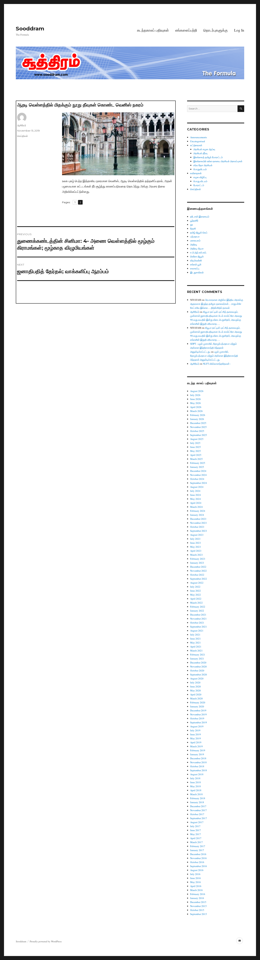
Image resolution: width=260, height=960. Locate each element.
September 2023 (198, 530)
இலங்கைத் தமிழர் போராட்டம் (208, 157)
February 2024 (197, 511)
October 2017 (197, 814)
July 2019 (195, 730)
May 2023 (195, 546)
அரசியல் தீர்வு (200, 153)
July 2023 (195, 538)
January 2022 (197, 610)
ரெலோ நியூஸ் (197, 256)
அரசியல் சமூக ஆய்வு (204, 149)
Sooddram (30, 28)
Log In (239, 30)
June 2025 (195, 447)
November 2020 (198, 666)
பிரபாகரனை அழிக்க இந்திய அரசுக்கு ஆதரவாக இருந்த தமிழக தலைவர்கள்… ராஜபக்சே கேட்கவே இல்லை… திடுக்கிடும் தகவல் (216, 303)
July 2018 (195, 778)
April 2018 (195, 790)
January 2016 (197, 898)
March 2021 (196, 650)
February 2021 (197, 654)
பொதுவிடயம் (200, 169)
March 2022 (196, 602)
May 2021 (195, 642)
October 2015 (197, 910)
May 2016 (195, 882)
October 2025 (197, 431)
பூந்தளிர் (194, 220)
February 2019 (197, 750)
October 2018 (197, 766)
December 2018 (198, 758)
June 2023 (195, 542)
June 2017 (195, 830)
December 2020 (198, 662)
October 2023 (197, 526)
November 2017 (198, 810)
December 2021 (198, 614)
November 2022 (198, 570)
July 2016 (195, 874)
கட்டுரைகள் (196, 145)
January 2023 (197, 562)
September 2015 (198, 914)
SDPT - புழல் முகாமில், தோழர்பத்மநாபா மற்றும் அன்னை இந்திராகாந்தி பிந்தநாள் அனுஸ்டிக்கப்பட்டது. (213, 347)
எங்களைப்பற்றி (186, 30)
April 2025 (195, 455)
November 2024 (198, 475)
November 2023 (198, 522)
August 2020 (196, 678)
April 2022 (195, 598)
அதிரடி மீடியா (197, 248)
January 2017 (197, 850)
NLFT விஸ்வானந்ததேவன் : (217, 363)
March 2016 (196, 890)
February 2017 (197, 846)
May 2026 (195, 403)
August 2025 (196, 439)
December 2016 (198, 854)
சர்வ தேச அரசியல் (202, 165)
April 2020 (195, 694)
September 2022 (198, 578)
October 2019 (197, 718)
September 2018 (198, 770)
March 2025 (196, 459)
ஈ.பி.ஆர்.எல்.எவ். (198, 252)
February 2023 (197, 558)
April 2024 (195, 503)
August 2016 (196, 870)
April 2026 (195, 407)
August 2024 (196, 487)
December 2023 (198, 518)
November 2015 (198, 906)
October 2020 (197, 670)
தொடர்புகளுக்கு (215, 30)
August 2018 (196, 774)
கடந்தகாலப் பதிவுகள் (153, 30)
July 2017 (195, 826)
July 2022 (195, 586)
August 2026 (196, 391)
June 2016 (195, 878)
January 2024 (197, 514)
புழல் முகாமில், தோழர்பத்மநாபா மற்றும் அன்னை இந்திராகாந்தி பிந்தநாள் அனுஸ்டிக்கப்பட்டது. (214, 355)
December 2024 (198, 471)
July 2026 (195, 395)
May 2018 (195, 786)
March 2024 (196, 507)
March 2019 (196, 746)
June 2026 (195, 399)
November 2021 (198, 618)
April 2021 (195, 646)
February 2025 (197, 463)
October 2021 (197, 622)
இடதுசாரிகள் (197, 272)
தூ (191, 224)
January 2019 (197, 754)
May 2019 (195, 738)
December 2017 (198, 806)
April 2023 (195, 550)
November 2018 (198, 762)
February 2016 (197, 894)
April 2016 (195, 886)
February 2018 (197, 798)
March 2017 (196, 842)
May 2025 (195, 451)
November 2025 (198, 427)
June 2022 (195, 590)
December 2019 (198, 710)
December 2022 (198, 566)
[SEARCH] (241, 108)
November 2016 (198, 858)
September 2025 (198, 435)
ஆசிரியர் (21, 125)
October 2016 (197, 862)
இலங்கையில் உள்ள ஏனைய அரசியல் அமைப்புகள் (217, 161)
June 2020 (195, 686)
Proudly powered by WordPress (46, 941)
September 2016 (198, 866)
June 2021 (195, 638)
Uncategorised (197, 141)
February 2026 (197, 415)
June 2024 (195, 495)
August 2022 (196, 582)
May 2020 (195, 690)
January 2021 (197, 658)
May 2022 (195, 594)
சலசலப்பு (194, 268)
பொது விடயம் (200, 181)
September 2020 (198, 674)
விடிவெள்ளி (196, 260)
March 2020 (196, 698)
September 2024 (198, 483)
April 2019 (195, 742)
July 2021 (195, 634)
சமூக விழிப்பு (200, 177)
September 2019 (198, 722)
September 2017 (198, 818)
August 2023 (196, 534)
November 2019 (198, 714)
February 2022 (197, 606)
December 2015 (198, 902)
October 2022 (197, 574)
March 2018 (196, 794)
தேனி (193, 228)
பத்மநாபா (195, 236)
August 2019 (196, 726)
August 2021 (196, 630)
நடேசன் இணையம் (199, 216)
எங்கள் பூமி (195, 264)
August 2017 (196, 822)
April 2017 (195, 838)
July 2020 (195, 682)
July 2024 (195, 491)
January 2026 (197, 419)
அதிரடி (193, 244)
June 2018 (195, 782)
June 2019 (195, 734)
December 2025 (198, 423)
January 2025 (197, 467)
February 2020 (197, 702)
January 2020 (197, 706)
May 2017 (195, 834)
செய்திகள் (22, 135)
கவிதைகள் (196, 173)
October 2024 (197, 479)
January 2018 (197, 802)
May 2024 (195, 499)
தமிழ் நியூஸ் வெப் (198, 232)
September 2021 (198, 626)
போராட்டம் (198, 185)
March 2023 (196, 554)
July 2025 (195, 443)
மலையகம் (195, 240)
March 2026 (196, 411)
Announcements (198, 137)
